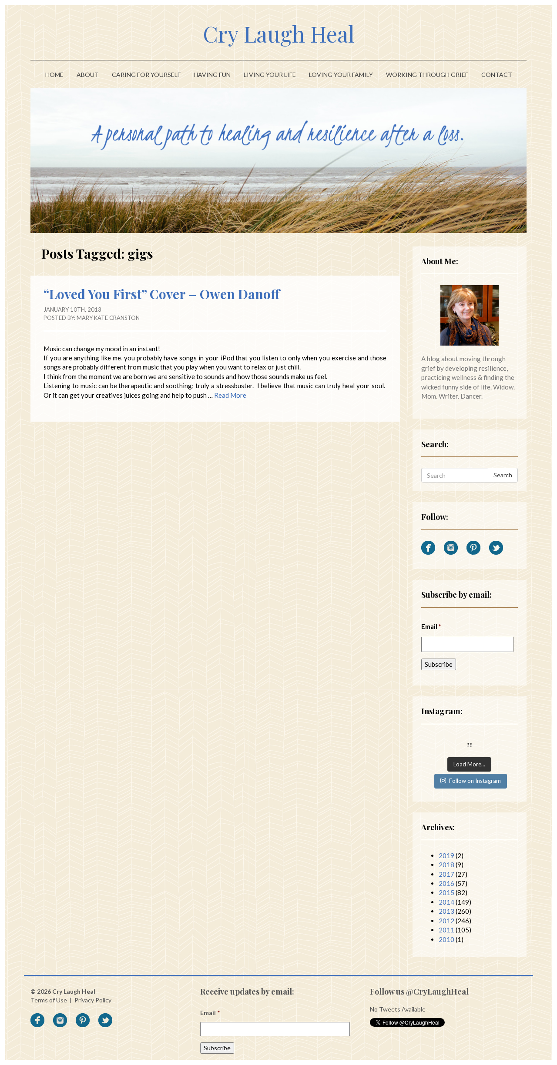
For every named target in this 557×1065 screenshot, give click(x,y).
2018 (446, 865)
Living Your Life (270, 74)
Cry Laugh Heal (278, 33)
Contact (496, 74)
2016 (446, 883)
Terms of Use (48, 1000)
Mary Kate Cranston (108, 317)
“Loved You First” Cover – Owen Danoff (162, 294)
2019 (446, 855)
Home (54, 74)
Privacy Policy (92, 1000)
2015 (446, 892)
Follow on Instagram (475, 780)
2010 (446, 939)
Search (502, 475)
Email (431, 626)
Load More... (469, 764)
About (88, 74)
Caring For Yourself (146, 74)
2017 (446, 874)
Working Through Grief (427, 74)
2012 (446, 921)
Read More (230, 395)
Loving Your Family (341, 74)
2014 (446, 902)
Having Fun (212, 74)
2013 (446, 911)
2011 (446, 930)
